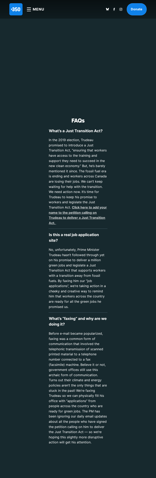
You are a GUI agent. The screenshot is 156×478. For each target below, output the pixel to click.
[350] (16, 9)
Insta (121, 9)
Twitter (107, 9)
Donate (136, 9)
